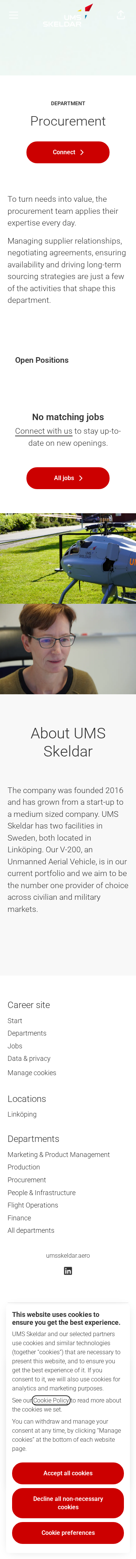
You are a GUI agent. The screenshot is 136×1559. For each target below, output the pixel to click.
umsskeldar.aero (68, 1255)
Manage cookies (32, 1073)
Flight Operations (33, 1205)
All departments (31, 1230)
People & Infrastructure (42, 1193)
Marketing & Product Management (59, 1155)
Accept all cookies (68, 1473)
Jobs (15, 1046)
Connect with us (44, 431)
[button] (120, 15)
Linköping (22, 1114)
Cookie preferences (68, 1532)
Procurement (27, 1180)
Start (15, 1021)
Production (24, 1167)
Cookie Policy (51, 1400)
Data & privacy (29, 1058)
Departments (27, 1033)
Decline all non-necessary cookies (68, 1503)
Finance (19, 1218)
